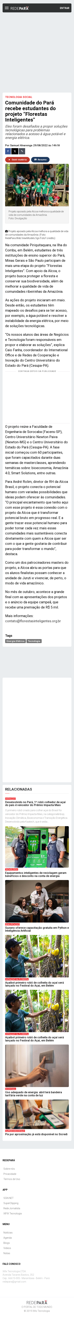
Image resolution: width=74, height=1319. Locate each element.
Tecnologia (34, 641)
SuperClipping (10, 1203)
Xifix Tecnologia (41, 1311)
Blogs (6, 1243)
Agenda (7, 1237)
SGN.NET (8, 1198)
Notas (6, 1253)
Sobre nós (9, 1168)
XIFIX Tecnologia (12, 1213)
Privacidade (9, 1174)
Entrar (64, 8)
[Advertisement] (37, 53)
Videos (7, 1248)
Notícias (8, 1232)
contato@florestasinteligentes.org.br (33, 621)
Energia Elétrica (15, 641)
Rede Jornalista (11, 1208)
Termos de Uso (11, 1179)
